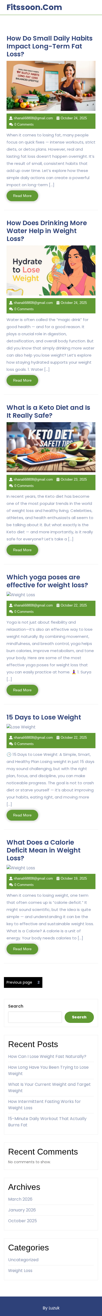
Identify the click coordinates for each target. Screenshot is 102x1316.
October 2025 (22, 1221)
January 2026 (22, 1210)
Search (15, 1006)
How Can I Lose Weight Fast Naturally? (47, 1056)
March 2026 (20, 1199)
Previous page (19, 982)
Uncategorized (23, 1260)
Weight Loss (20, 1271)
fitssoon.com (34, 7)
